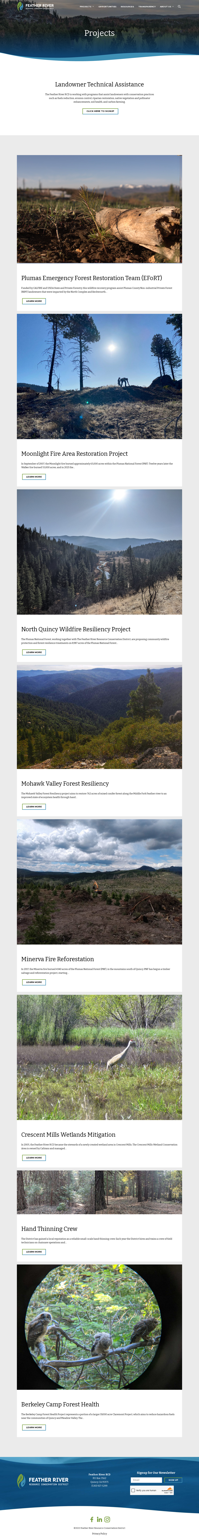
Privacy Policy (99, 1533)
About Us (165, 6)
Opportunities (107, 6)
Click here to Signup (100, 111)
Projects (85, 6)
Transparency (147, 6)
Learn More (34, 301)
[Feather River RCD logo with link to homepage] (35, 6)
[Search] (179, 6)
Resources (127, 6)
